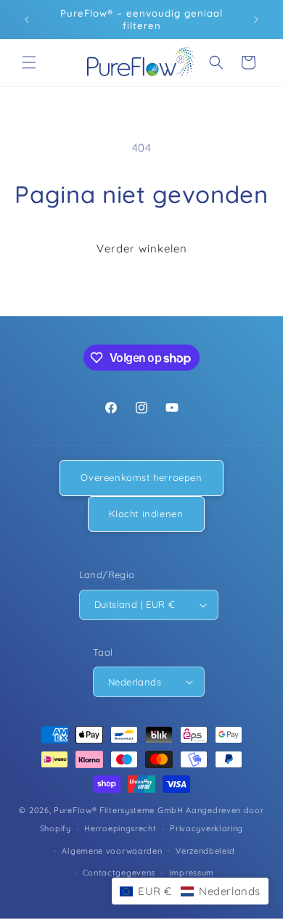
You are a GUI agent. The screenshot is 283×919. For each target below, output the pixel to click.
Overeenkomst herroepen (141, 477)
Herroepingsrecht (120, 828)
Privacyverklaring (206, 828)
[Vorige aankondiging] (27, 20)
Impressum (191, 873)
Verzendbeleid (205, 851)
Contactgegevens (119, 873)
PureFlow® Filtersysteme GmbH (119, 810)
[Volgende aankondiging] (256, 20)
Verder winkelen (142, 248)
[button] (29, 62)
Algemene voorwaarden (112, 851)
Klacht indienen (146, 513)
